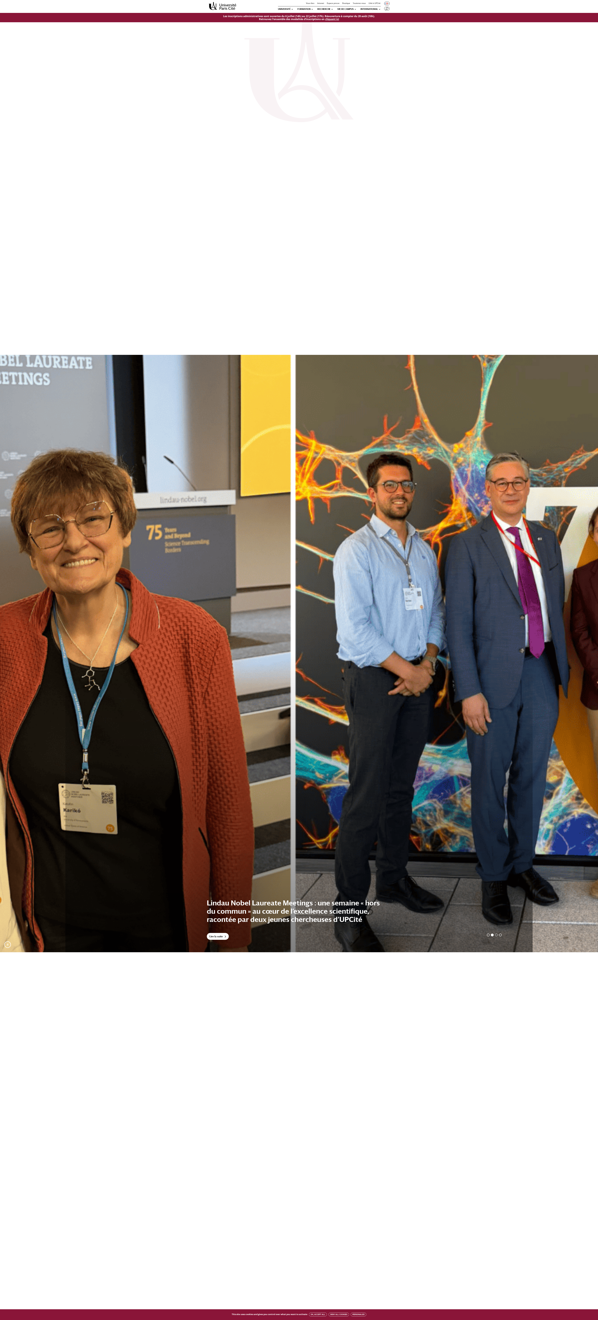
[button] (7, 944)
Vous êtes (310, 3)
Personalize (358, 1314)
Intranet (320, 3)
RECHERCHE (323, 9)
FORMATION (304, 9)
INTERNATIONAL (369, 9)
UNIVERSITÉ (284, 9)
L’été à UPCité (374, 3)
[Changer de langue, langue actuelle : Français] (387, 3)
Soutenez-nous (359, 3)
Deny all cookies (338, 1314)
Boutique (346, 3)
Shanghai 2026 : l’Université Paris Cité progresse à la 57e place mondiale (292, 915)
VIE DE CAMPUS (345, 9)
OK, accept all (318, 1314)
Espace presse (333, 3)
